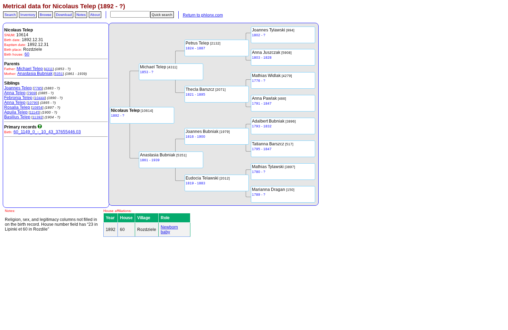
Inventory (27, 15)
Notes (81, 15)
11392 (37, 117)
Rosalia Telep (17, 107)
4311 (49, 69)
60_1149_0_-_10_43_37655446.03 (47, 131)
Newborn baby (169, 229)
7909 (32, 93)
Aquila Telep (16, 112)
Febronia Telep (18, 97)
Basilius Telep (17, 117)
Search (10, 15)
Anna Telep (15, 92)
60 (27, 54)
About (95, 15)
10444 (40, 98)
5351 (59, 74)
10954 (37, 107)
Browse (45, 15)
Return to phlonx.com (203, 15)
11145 (34, 112)
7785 (38, 88)
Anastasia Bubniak (35, 73)
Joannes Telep (18, 88)
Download (64, 15)
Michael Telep (30, 68)
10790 (33, 103)
